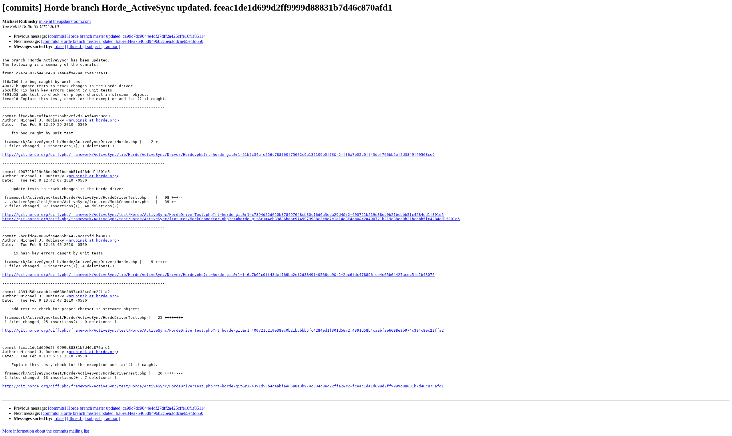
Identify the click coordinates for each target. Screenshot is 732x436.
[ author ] (112, 46)
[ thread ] (75, 46)
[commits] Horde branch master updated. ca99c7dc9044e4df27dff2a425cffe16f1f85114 (127, 36)
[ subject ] (93, 46)
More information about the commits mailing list (45, 431)
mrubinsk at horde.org (93, 120)
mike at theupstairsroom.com (65, 21)
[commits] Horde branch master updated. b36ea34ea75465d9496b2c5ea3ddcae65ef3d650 (122, 41)
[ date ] (59, 46)
